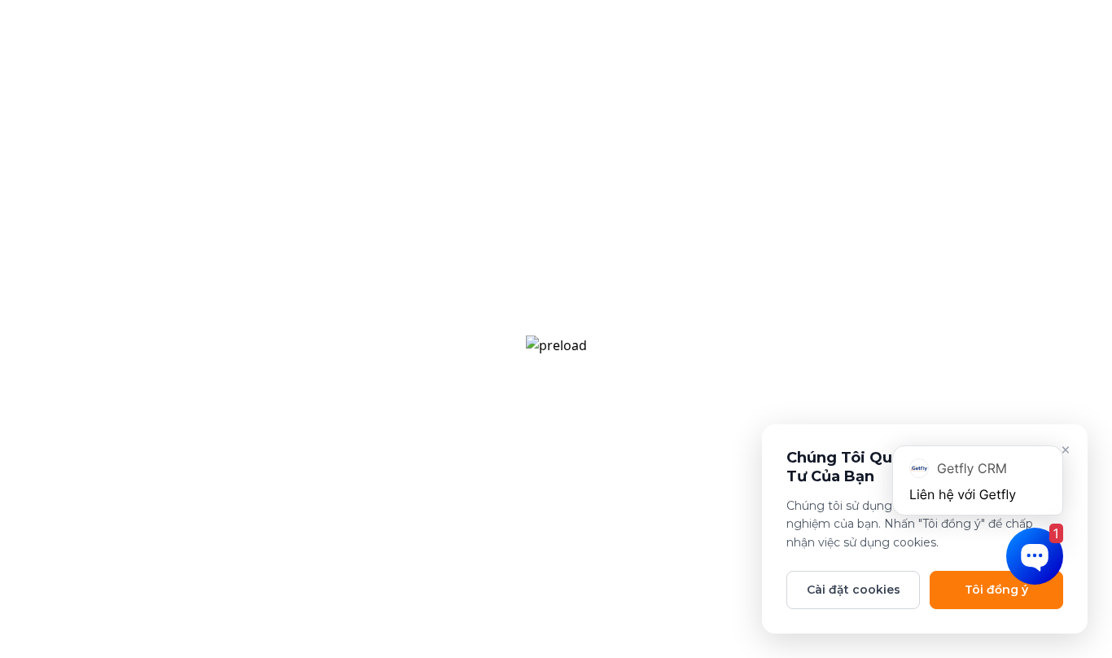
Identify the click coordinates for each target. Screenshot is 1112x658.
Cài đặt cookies (853, 589)
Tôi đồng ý (996, 589)
